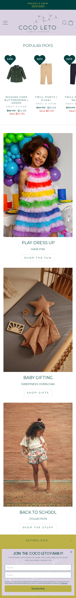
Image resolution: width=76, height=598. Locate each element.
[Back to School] (38, 455)
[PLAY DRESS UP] (38, 185)
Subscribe (38, 588)
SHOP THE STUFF (38, 527)
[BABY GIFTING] (38, 320)
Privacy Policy (64, 583)
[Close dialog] (71, 552)
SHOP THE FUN (37, 257)
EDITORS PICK (37, 540)
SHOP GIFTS (38, 392)
